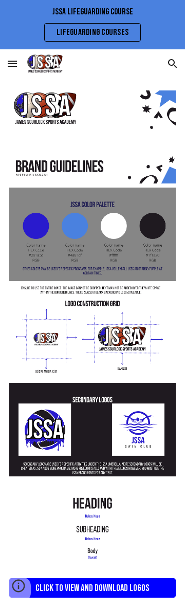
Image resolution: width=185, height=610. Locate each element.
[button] (12, 63)
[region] (92, 24)
